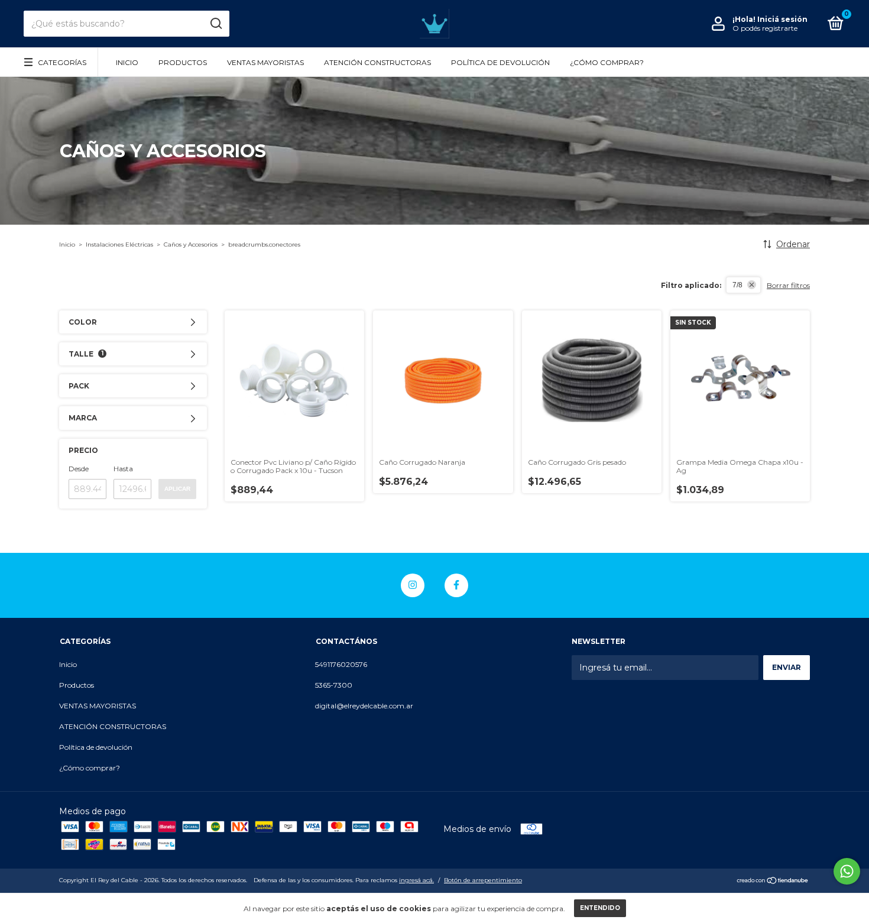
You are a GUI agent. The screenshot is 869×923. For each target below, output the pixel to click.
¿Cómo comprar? (607, 62)
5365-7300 (333, 685)
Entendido (600, 908)
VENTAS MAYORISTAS (265, 62)
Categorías (62, 62)
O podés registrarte (764, 28)
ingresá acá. (416, 880)
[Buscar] (215, 23)
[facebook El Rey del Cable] (456, 585)
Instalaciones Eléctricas (119, 244)
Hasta (123, 468)
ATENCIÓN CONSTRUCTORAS (377, 62)
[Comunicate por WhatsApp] (847, 871)
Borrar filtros (788, 285)
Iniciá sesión (782, 19)
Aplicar (177, 488)
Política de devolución (500, 62)
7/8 (737, 285)
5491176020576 (341, 664)
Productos (182, 62)
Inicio (127, 62)
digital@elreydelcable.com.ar (364, 705)
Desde (79, 468)
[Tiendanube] (773, 881)
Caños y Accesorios (191, 244)
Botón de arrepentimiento (483, 880)
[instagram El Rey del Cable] (412, 585)
